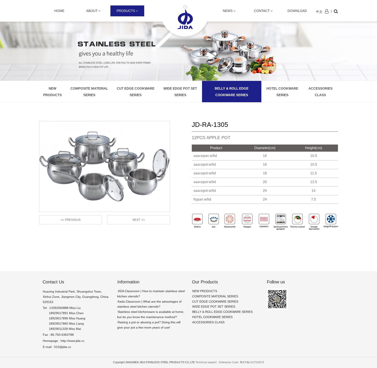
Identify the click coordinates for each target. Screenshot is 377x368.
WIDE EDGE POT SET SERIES (180, 92)
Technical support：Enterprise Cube (217, 362)
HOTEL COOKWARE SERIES (282, 92)
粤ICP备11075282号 (252, 362)
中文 (319, 12)
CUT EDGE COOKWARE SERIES (135, 92)
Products (126, 11)
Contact (262, 11)
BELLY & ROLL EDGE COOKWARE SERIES (231, 92)
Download (297, 11)
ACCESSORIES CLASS (320, 92)
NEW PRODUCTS (52, 92)
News (228, 11)
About (92, 11)
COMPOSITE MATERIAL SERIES (89, 92)
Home (59, 11)
